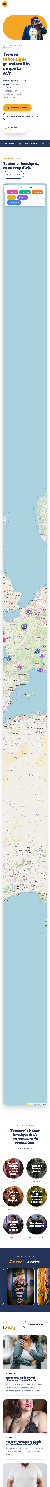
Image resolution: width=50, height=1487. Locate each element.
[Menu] (45, 4)
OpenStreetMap (42, 1104)
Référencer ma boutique (22, 116)
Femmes (13, 192)
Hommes (26, 192)
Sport (12, 197)
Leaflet (31, 1104)
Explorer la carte (19, 107)
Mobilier (23, 197)
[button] (19, 667)
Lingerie (38, 192)
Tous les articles (35, 1324)
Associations (14, 202)
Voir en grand (13, 175)
